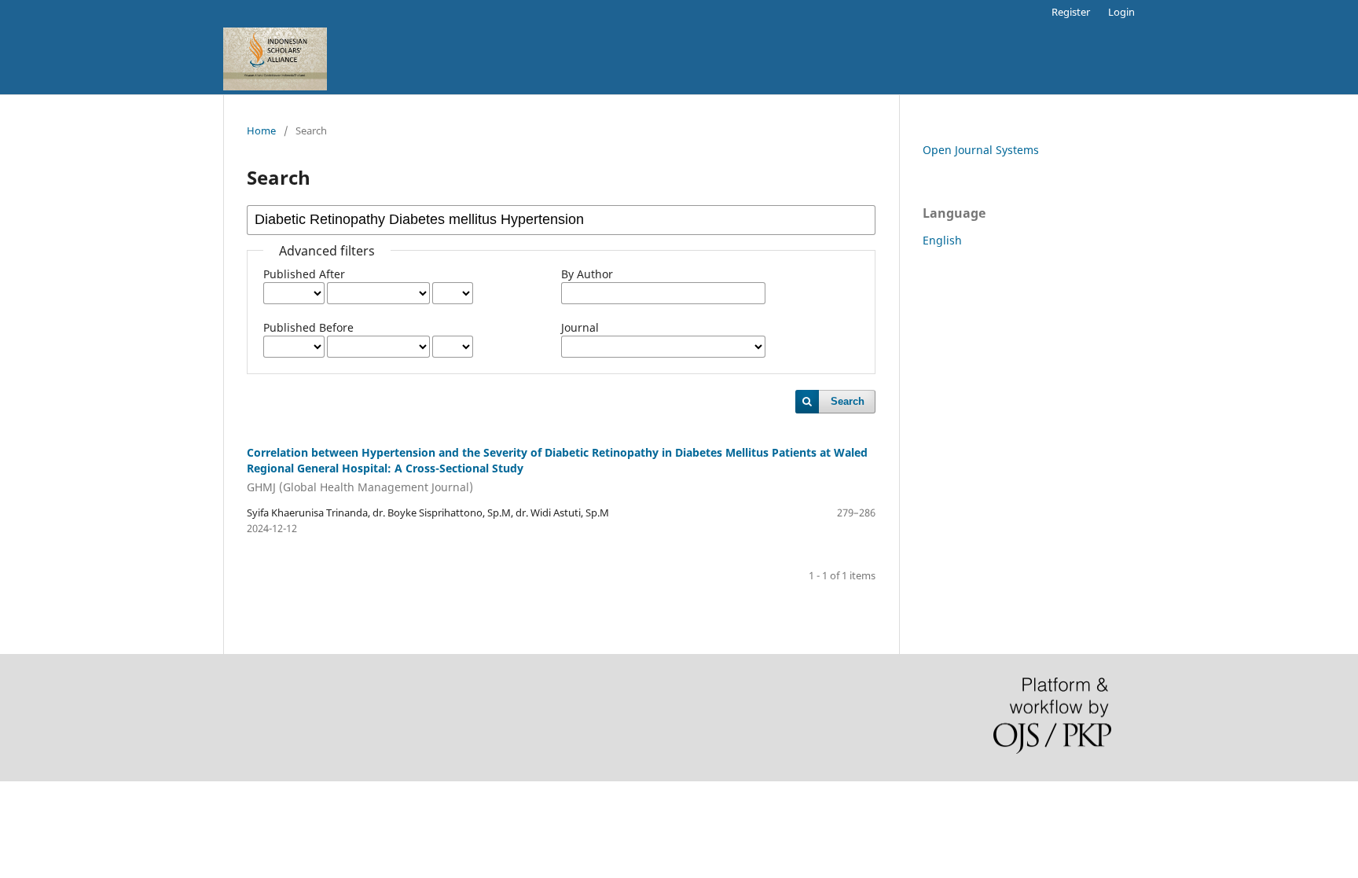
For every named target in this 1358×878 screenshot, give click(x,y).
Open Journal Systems (981, 149)
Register (1071, 12)
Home (261, 130)
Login (1121, 12)
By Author (587, 273)
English (942, 240)
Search (847, 401)
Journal (580, 327)
